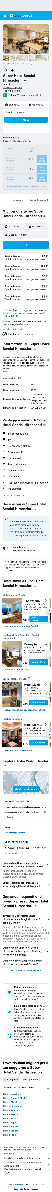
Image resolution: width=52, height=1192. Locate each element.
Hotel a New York (11, 1114)
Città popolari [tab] (11, 1079)
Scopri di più (11, 316)
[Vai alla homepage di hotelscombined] (21, 15)
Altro (5, 371)
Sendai (35, 1184)
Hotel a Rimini (10, 1102)
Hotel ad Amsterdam (13, 1106)
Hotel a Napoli (10, 1122)
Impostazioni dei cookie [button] (13, 328)
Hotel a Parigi (9, 1134)
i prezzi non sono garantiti (21, 1149)
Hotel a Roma (9, 1118)
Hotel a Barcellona (12, 1093)
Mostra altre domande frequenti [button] (26, 970)
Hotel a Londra (10, 1130)
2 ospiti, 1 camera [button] (15, 112)
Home (9, 1184)
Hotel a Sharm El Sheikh (15, 1098)
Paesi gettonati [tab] (30, 1079)
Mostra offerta (35, 619)
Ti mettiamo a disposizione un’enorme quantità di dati (23, 1164)
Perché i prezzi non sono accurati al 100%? (22, 1171)
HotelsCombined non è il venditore (22, 1158)
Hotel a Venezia (10, 1110)
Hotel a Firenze (10, 1126)
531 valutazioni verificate (29, 95)
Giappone (19, 1184)
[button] (5, 15)
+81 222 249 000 (12, 91)
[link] (21, 626)
